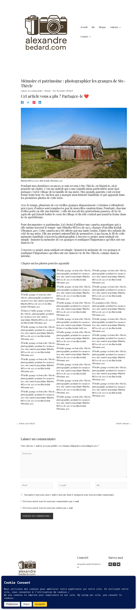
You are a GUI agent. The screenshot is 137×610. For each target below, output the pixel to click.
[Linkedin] (40, 102)
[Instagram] (114, 564)
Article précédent (25, 423)
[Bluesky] (118, 564)
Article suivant (123, 423)
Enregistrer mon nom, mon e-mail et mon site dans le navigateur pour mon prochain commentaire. (69, 494)
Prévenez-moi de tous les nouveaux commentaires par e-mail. (51, 501)
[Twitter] (28, 102)
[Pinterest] (34, 102)
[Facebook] (22, 102)
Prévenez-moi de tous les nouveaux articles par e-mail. (48, 508)
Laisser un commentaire (32, 90)
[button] (119, 27)
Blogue (48, 90)
